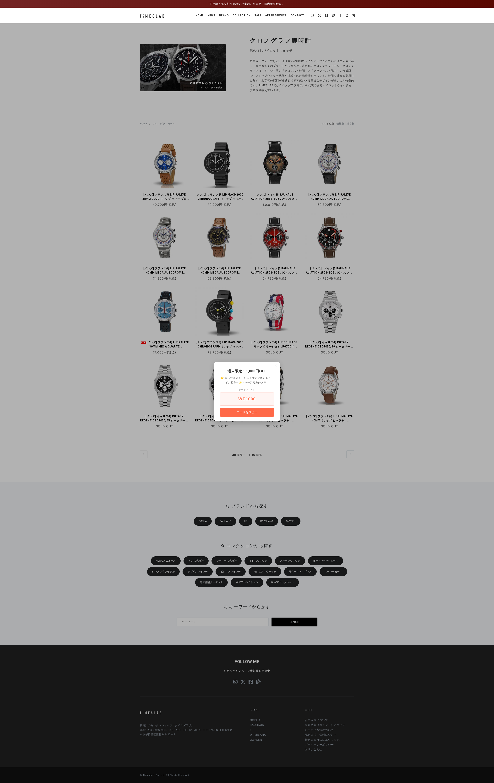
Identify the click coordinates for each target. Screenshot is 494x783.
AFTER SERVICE (276, 15)
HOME (199, 15)
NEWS (211, 15)
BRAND (224, 15)
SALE (257, 15)
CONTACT (297, 15)
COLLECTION (241, 15)
